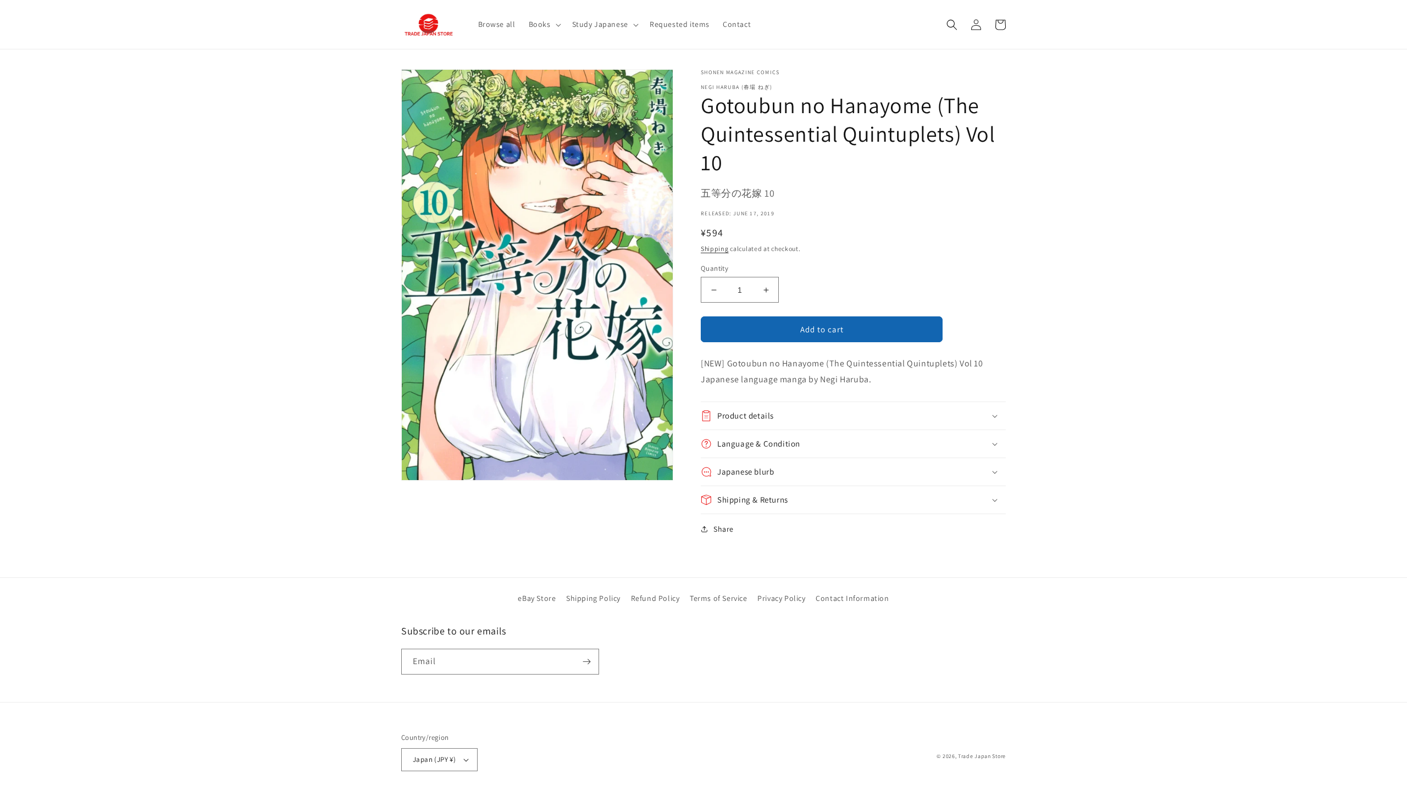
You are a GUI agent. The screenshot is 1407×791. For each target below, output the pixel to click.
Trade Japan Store (982, 756)
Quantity (714, 268)
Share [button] (723, 529)
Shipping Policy (593, 598)
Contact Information (852, 598)
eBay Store (537, 598)
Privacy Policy (781, 598)
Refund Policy (655, 598)
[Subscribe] (586, 662)
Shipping (715, 248)
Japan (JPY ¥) (434, 759)
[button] (544, 24)
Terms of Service (718, 598)
